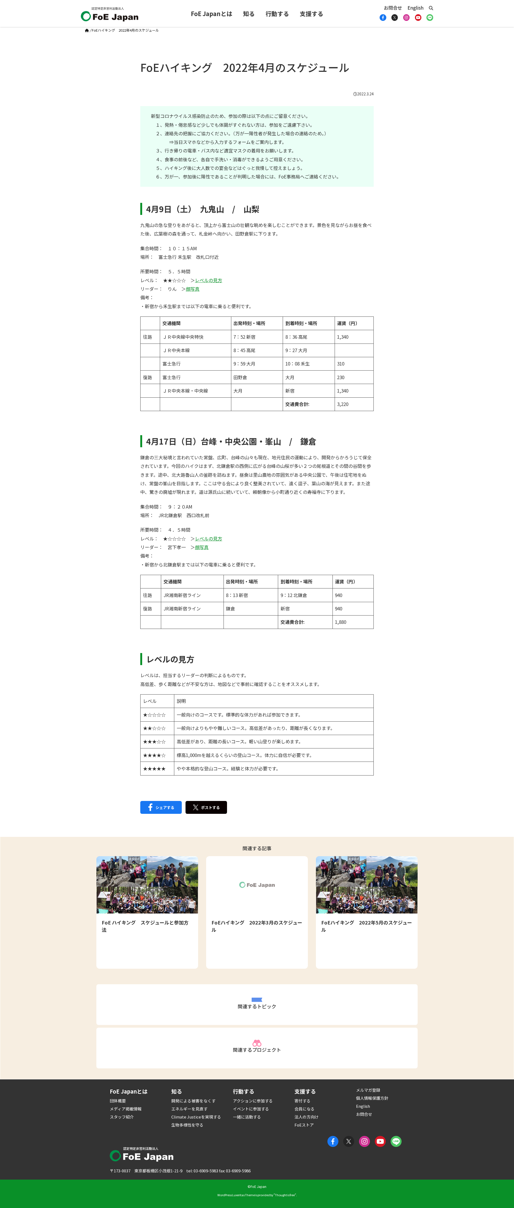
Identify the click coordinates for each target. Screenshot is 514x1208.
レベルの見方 (208, 280)
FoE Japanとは (211, 13)
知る (249, 13)
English (415, 7)
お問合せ (393, 7)
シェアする (165, 807)
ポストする (210, 807)
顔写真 (192, 288)
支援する (311, 13)
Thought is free (285, 1195)
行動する (277, 13)
